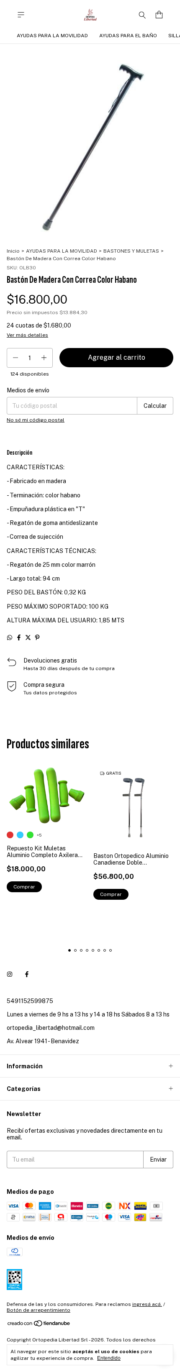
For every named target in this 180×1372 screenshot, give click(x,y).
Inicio (13, 251)
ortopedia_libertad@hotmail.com (51, 1027)
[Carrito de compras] (159, 14)
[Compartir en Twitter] (28, 637)
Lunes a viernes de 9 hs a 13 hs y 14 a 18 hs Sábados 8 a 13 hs (88, 1014)
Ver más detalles (27, 335)
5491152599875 (30, 1001)
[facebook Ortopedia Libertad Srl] (27, 974)
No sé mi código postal (35, 420)
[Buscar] (142, 14)
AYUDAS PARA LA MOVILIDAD (52, 35)
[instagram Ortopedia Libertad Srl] (10, 974)
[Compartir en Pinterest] (37, 637)
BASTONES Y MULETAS (131, 251)
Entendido (109, 1358)
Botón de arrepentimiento (38, 1310)
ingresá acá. (147, 1304)
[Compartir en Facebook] (19, 637)
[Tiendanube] (39, 1325)
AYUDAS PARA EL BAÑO (128, 35)
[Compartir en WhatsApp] (10, 637)
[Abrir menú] (21, 14)
